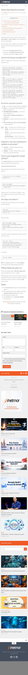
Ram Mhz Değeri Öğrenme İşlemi (18, 323)
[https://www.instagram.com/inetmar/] (23, 373)
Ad (3, 347)
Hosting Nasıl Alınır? (5, 612)
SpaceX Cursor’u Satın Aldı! (8, 434)
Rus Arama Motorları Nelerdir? (9, 454)
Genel (2, 432)
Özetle (4, 33)
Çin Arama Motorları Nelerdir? (8, 473)
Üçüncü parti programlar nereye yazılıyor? (12, 28)
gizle (17, 18)
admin (5, 12)
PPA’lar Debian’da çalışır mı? (9, 32)
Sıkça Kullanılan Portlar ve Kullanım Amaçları (11, 632)
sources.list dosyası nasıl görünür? (10, 21)
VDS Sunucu (10, 302)
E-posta (16, 347)
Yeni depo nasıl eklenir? (8, 30)
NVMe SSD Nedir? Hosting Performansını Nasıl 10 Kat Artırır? (13, 591)
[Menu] (26, 2)
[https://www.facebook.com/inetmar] (21, 373)
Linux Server (4, 5)
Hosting (3, 569)
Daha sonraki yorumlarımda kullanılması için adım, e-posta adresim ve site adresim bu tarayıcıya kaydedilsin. (14, 360)
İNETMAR (7, 610)
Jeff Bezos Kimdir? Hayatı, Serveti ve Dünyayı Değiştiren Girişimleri (13, 514)
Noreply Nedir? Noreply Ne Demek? (10, 493)
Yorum (4, 337)
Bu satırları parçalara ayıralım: (11, 23)
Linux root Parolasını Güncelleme (6, 323)
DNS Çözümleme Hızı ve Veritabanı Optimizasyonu (13, 571)
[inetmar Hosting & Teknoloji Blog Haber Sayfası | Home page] (7, 2)
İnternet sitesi (6, 353)
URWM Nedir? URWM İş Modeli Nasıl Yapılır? (12, 534)
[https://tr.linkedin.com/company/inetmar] (26, 373)
